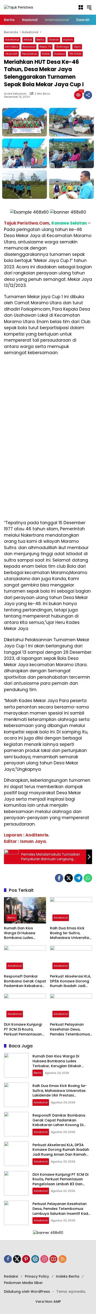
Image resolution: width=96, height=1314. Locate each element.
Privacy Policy (37, 1276)
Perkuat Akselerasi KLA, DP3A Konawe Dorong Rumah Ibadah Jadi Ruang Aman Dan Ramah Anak (70, 981)
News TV (45, 47)
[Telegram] (78, 878)
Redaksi (11, 1276)
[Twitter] (68, 878)
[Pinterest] (26, 1259)
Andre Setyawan (15, 93)
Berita (40, 40)
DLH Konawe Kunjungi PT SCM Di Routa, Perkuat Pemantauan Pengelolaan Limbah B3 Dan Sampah (25, 1029)
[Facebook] (59, 878)
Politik (46, 54)
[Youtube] (53, 1259)
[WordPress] (35, 1259)
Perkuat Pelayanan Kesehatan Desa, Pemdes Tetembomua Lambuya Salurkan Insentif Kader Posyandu (70, 1029)
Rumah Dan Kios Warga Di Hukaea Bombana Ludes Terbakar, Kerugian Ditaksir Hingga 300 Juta (21, 933)
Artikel (28, 40)
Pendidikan (29, 54)
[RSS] (62, 1259)
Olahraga (62, 47)
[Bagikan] (88, 95)
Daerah (54, 40)
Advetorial (12, 40)
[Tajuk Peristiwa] (18, 7)
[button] (81, 7)
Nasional (29, 47)
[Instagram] (44, 1259)
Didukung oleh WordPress (27, 1291)
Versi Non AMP (48, 1301)
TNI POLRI (75, 54)
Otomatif (11, 54)
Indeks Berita (67, 1276)
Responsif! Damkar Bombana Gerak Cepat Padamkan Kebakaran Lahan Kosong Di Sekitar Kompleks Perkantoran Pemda (25, 981)
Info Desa (11, 47)
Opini (77, 47)
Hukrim (68, 40)
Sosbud (59, 54)
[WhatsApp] (88, 878)
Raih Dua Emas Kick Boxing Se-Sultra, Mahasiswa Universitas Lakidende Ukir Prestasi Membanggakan (70, 933)
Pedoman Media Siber (23, 1282)
